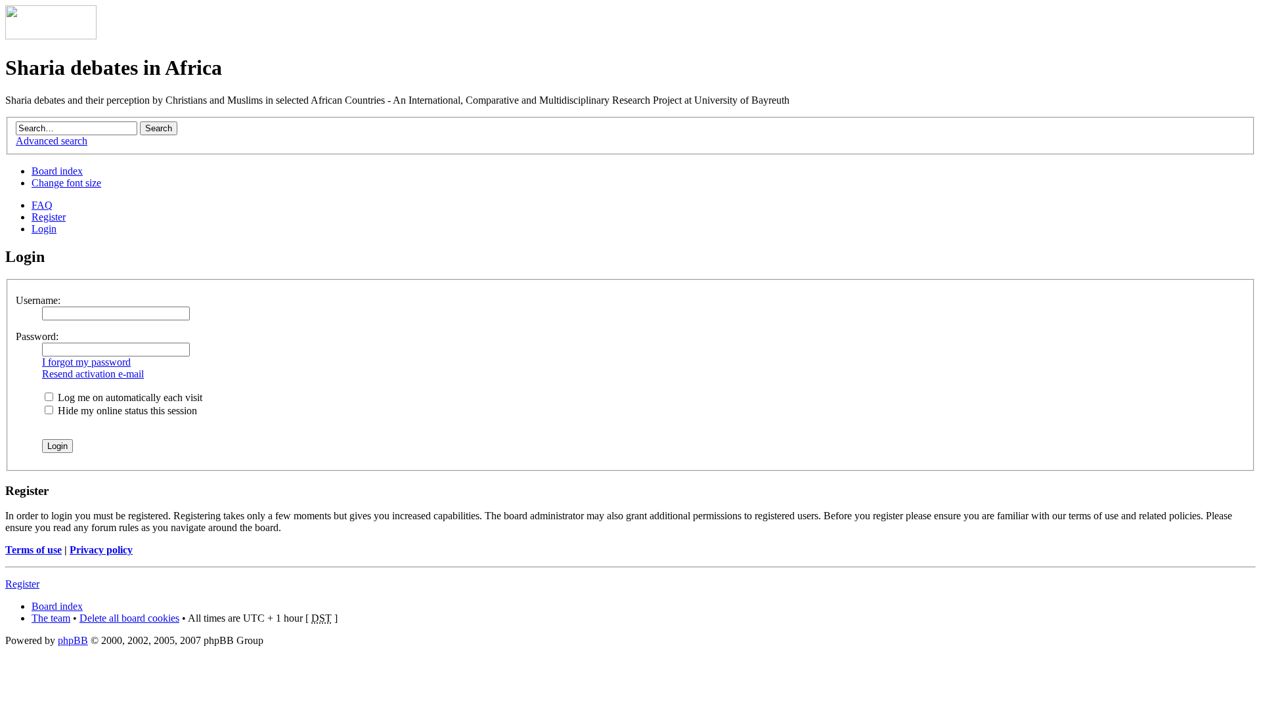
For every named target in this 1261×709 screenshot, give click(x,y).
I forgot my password (86, 362)
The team (51, 618)
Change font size (66, 182)
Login (44, 228)
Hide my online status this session (126, 410)
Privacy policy (101, 549)
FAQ (42, 205)
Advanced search (51, 140)
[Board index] (51, 35)
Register (49, 217)
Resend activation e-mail (93, 373)
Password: (37, 336)
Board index (57, 171)
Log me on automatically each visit (128, 397)
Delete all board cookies (129, 618)
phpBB (73, 640)
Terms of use (33, 549)
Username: (38, 300)
